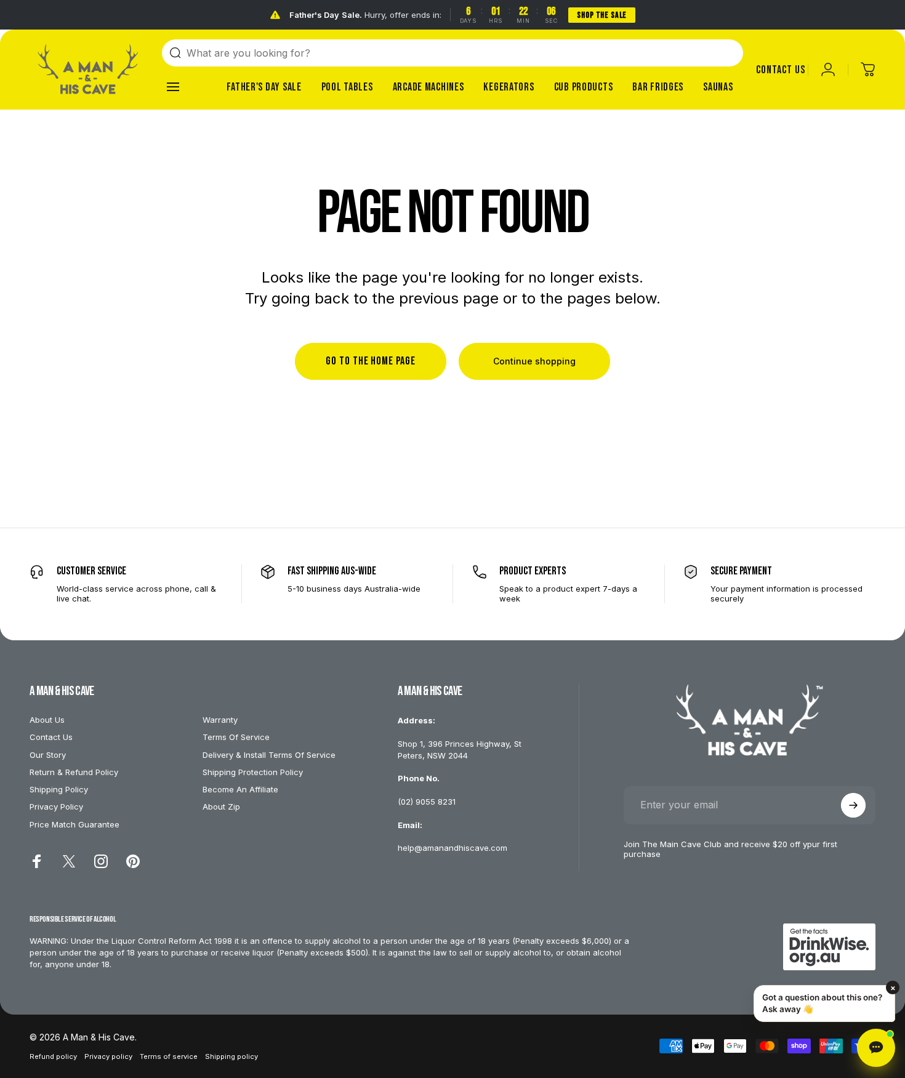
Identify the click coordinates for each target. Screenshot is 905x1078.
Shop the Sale (602, 15)
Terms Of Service (236, 737)
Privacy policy (108, 1056)
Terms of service (169, 1056)
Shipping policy (231, 1056)
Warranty (220, 720)
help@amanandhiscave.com (452, 848)
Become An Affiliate (240, 789)
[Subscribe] (853, 805)
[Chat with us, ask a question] (876, 1048)
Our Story (48, 755)
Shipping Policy (59, 789)
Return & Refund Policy (74, 772)
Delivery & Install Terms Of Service (269, 755)
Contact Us (51, 737)
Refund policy (53, 1056)
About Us (47, 720)
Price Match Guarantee (74, 824)
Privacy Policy (56, 806)
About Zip (221, 806)
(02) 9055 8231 (427, 801)
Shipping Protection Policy (253, 772)
